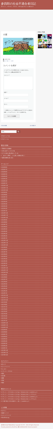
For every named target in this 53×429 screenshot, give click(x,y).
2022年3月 (4, 288)
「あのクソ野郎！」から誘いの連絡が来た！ (13, 155)
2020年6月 (4, 336)
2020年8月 (4, 332)
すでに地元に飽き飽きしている (10, 153)
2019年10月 (5, 355)
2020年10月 (5, 327)
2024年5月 (4, 229)
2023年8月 (4, 249)
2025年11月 (5, 188)
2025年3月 (4, 206)
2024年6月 (4, 226)
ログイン (4, 410)
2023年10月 (5, 245)
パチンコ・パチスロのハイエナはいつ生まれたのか (15, 392)
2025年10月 (5, 190)
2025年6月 (4, 199)
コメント (7, 75)
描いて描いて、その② (8, 61)
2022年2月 (4, 291)
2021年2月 (4, 318)
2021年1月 (4, 320)
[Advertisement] (26, 19)
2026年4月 (4, 176)
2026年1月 (4, 183)
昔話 (3, 373)
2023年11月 (5, 242)
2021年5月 (4, 311)
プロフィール (5, 139)
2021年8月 (4, 304)
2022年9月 (4, 275)
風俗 (3, 382)
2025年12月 (5, 185)
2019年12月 (5, 350)
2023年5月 (4, 256)
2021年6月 (4, 309)
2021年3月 (4, 316)
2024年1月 (4, 238)
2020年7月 (4, 334)
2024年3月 (4, 233)
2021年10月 (5, 300)
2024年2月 (4, 236)
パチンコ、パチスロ (7, 371)
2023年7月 (4, 252)
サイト (5, 104)
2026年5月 (4, 174)
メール (6, 98)
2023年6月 (4, 254)
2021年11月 (5, 297)
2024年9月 (4, 220)
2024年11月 (5, 215)
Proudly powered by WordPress (9, 427)
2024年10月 (5, 217)
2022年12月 (5, 268)
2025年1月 (4, 210)
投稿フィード (5, 413)
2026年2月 (4, 181)
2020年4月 (4, 341)
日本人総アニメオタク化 (8, 151)
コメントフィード (6, 415)
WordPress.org (5, 417)
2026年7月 (4, 169)
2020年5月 (4, 339)
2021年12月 (5, 295)
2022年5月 (4, 284)
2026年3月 (4, 178)
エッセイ (4, 369)
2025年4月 (4, 204)
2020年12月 (5, 323)
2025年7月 (4, 197)
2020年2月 (4, 345)
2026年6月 (4, 171)
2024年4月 (4, 231)
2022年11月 (5, 270)
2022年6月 (4, 281)
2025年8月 (4, 194)
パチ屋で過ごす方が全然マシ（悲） (11, 401)
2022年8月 (4, 277)
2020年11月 (5, 325)
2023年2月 (4, 263)
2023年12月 (5, 240)
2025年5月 (4, 201)
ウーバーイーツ (6, 366)
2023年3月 (4, 261)
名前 (5, 92)
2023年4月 (4, 258)
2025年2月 (4, 208)
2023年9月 (4, 247)
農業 (3, 378)
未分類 (3, 375)
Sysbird (35, 427)
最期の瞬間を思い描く (8, 157)
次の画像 (32, 125)
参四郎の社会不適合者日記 (18, 3)
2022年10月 (5, 272)
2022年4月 (4, 286)
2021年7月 (4, 307)
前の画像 (4, 125)
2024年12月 (5, 213)
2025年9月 (4, 192)
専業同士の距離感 (6, 148)
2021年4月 (4, 313)
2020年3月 (4, 343)
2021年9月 (4, 302)
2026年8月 (4, 167)
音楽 (3, 380)
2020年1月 (4, 348)
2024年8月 (4, 222)
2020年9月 (4, 329)
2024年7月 (4, 224)
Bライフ (4, 364)
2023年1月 (4, 265)
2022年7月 (4, 279)
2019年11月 (5, 352)
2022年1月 (4, 293)
